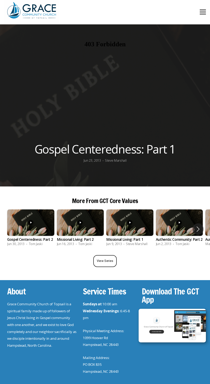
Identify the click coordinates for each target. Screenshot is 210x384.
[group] (30, 229)
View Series (105, 261)
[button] (198, 229)
